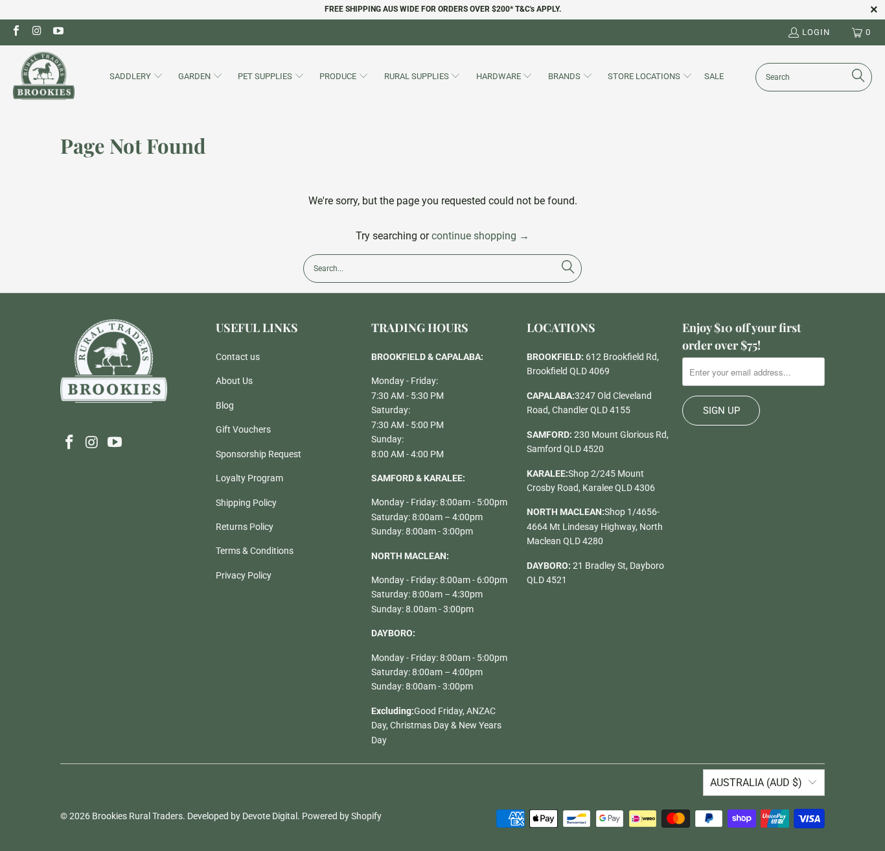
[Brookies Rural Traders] (44, 77)
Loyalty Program (249, 478)
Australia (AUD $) (756, 782)
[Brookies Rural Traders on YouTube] (57, 32)
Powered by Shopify (342, 816)
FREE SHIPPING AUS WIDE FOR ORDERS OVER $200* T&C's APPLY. (443, 9)
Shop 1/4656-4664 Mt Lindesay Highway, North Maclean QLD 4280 (595, 526)
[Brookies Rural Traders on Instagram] (36, 32)
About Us (234, 381)
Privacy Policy (243, 575)
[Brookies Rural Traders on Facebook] (15, 32)
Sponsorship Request (258, 454)
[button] (136, 77)
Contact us (238, 357)
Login (816, 32)
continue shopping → (480, 236)
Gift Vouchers (243, 429)
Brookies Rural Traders (137, 816)
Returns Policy (244, 526)
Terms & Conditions (254, 550)
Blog (225, 405)
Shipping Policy (246, 502)
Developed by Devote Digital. (243, 816)
